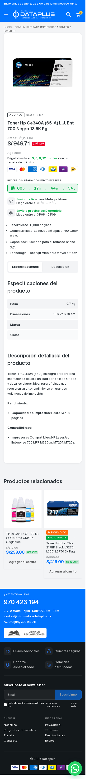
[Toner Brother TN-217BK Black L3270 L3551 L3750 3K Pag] (63, 508)
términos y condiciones (53, 704)
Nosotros (10, 724)
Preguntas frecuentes (20, 730)
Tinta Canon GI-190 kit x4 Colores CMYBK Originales (22, 538)
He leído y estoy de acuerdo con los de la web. (42, 704)
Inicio (8, 27)
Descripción (60, 266)
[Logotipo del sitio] (34, 14)
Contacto (11, 740)
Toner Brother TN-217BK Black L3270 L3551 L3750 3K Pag (60, 547)
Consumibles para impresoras (35, 27)
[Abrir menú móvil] (6, 14)
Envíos (50, 740)
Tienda (9, 735)
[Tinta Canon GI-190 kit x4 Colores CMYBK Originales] (23, 508)
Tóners (64, 27)
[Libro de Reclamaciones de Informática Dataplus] (43, 633)
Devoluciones (55, 735)
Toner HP (10, 31)
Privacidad (53, 724)
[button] (22, 562)
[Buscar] (68, 14)
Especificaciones (25, 266)
